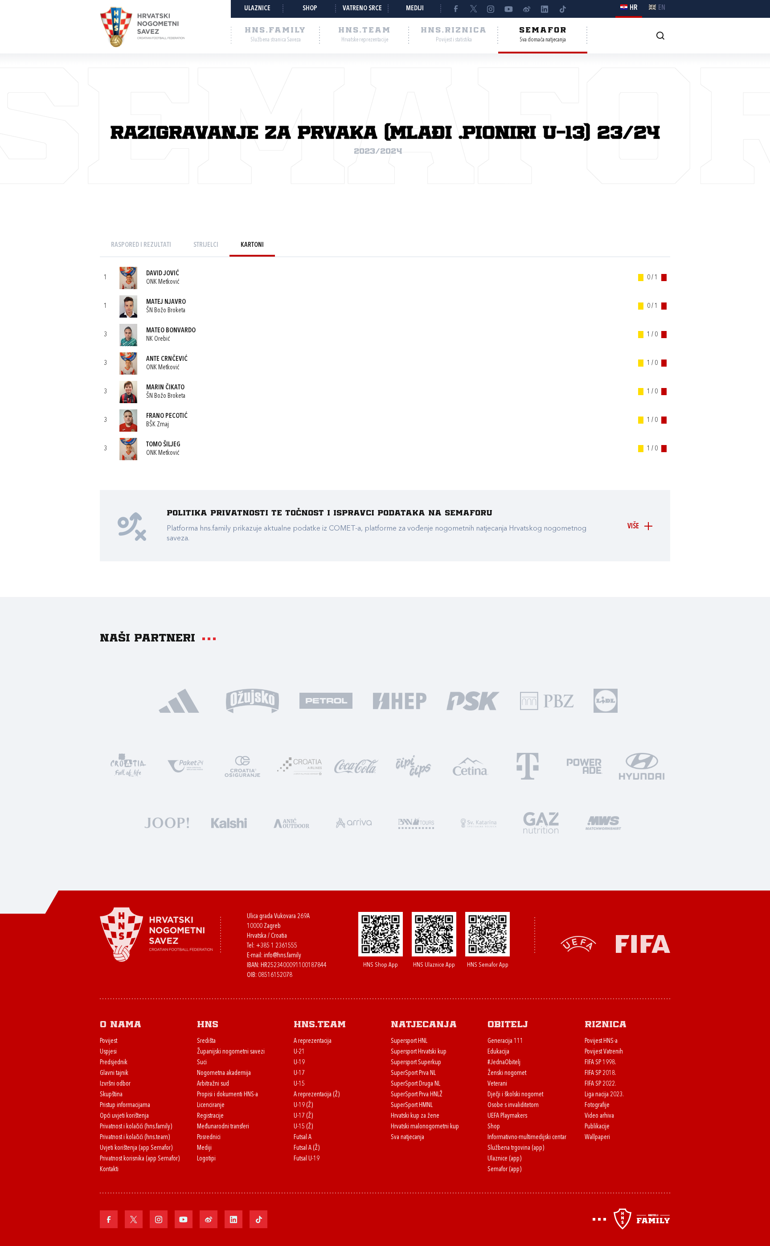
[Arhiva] (660, 35)
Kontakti (109, 1169)
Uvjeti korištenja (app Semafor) (136, 1148)
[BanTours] (416, 822)
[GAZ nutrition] (541, 822)
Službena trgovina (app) (515, 1148)
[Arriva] (354, 822)
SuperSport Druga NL (415, 1084)
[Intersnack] (413, 765)
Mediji (415, 8)
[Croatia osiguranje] (242, 765)
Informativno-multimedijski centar (526, 1137)
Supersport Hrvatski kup (418, 1052)
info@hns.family (282, 955)
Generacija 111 (505, 1041)
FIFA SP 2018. (600, 1073)
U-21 (299, 1052)
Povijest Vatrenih (604, 1052)
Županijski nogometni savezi (231, 1052)
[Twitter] (473, 9)
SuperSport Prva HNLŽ (416, 1094)
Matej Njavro (166, 302)
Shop (310, 8)
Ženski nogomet (506, 1073)
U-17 (299, 1073)
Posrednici (209, 1137)
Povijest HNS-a (601, 1041)
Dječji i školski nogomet (515, 1094)
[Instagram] (491, 9)
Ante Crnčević (167, 359)
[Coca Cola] (356, 765)
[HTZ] (128, 765)
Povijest (108, 1041)
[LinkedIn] (544, 9)
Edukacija (498, 1052)
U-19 (299, 1062)
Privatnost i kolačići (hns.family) (136, 1126)
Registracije (210, 1116)
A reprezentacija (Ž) (317, 1094)
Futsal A (302, 1137)
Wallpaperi (597, 1137)
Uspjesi (108, 1052)
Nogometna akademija (224, 1073)
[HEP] (399, 700)
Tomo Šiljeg (163, 444)
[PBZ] (546, 700)
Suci (202, 1062)
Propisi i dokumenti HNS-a (227, 1094)
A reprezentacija (313, 1041)
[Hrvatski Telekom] (527, 765)
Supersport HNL (409, 1041)
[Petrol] (326, 700)
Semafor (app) (504, 1169)
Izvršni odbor (115, 1084)
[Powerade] (584, 765)
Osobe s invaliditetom (513, 1105)
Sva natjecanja (407, 1137)
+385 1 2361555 (276, 946)
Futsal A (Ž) (306, 1148)
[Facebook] (455, 9)
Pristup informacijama (125, 1105)
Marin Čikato (165, 387)
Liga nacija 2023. (604, 1094)
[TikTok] (562, 9)
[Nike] (179, 700)
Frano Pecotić (167, 416)
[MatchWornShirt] (603, 822)
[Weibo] (527, 9)
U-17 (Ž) (303, 1116)
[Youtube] (509, 9)
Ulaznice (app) (504, 1159)
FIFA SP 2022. (600, 1084)
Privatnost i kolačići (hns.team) (135, 1137)
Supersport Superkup (416, 1062)
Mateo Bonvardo (171, 330)
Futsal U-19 (306, 1159)
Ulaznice (257, 8)
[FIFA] (643, 943)
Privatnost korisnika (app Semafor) (140, 1159)
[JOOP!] (166, 822)
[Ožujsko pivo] (252, 700)
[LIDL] (605, 700)
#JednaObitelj (503, 1062)
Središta (206, 1041)
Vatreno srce (362, 8)
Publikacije (597, 1126)
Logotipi (206, 1159)
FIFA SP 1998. (600, 1062)
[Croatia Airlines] (299, 765)
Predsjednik (113, 1062)
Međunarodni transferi (223, 1126)
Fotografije (597, 1105)
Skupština (111, 1094)
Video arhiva (599, 1116)
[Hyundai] (641, 765)
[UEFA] (578, 943)
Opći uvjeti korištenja (124, 1116)
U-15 (299, 1084)
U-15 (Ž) (303, 1126)
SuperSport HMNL (412, 1105)
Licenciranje (211, 1105)
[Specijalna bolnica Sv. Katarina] (478, 822)
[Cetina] (470, 765)
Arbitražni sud (213, 1084)
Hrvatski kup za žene (415, 1116)
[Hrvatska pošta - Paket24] (185, 765)
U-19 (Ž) (303, 1105)
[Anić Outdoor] (291, 822)
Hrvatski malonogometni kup (425, 1126)
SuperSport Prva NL (413, 1073)
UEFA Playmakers (507, 1116)
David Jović (162, 273)
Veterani (497, 1084)
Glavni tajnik (114, 1073)
